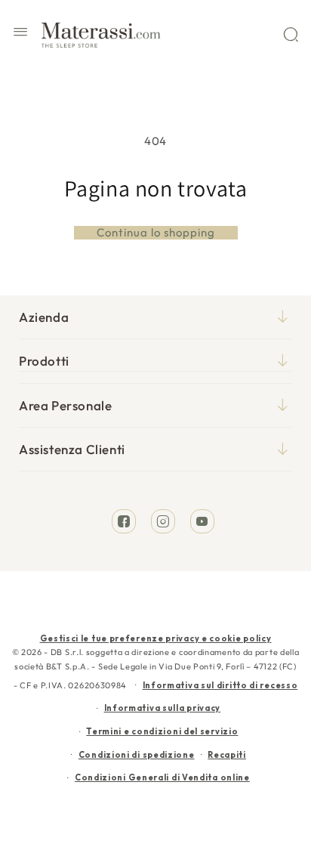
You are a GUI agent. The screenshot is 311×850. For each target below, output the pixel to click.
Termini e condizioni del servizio (162, 731)
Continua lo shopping (156, 233)
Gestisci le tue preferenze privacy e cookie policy (156, 638)
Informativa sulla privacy (162, 708)
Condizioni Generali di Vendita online (162, 777)
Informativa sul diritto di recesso (220, 685)
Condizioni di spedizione (137, 755)
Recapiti (227, 755)
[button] (20, 34)
